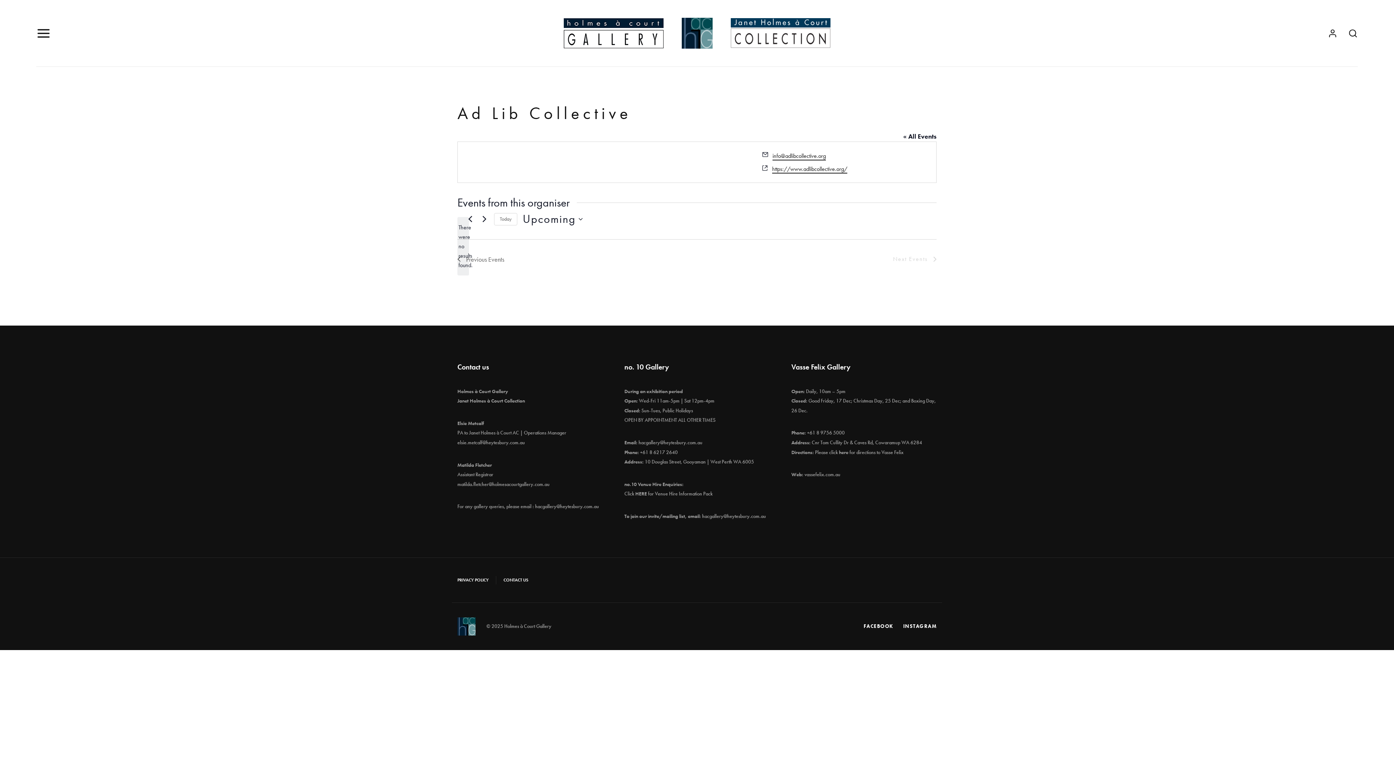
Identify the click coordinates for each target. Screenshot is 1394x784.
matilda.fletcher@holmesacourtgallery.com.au (503, 484)
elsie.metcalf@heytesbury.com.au (491, 442)
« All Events (920, 136)
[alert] (463, 246)
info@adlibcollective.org (799, 156)
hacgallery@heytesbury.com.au (567, 506)
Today (505, 219)
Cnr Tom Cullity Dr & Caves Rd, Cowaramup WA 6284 (867, 442)
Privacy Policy (473, 580)
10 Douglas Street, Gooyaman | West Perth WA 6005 (699, 461)
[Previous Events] (470, 219)
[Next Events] (484, 219)
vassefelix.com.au (822, 474)
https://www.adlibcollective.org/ (809, 169)
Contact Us (516, 580)
